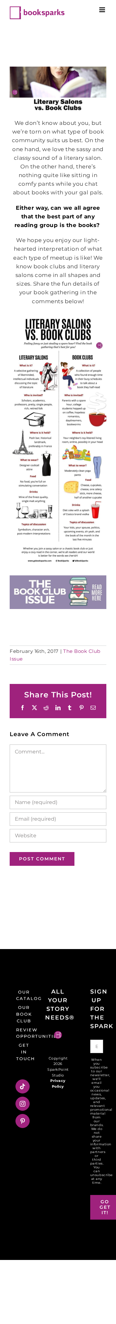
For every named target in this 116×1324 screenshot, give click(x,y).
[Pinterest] (22, 1121)
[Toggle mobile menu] (102, 9)
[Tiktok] (22, 1086)
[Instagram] (22, 1104)
